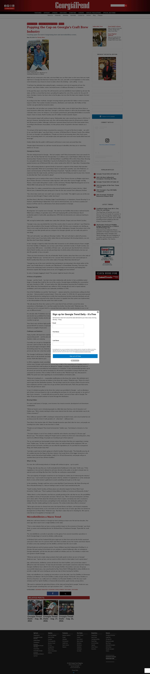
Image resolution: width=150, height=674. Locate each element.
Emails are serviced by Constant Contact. (83, 351)
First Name (56, 331)
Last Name (56, 340)
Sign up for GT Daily (75, 356)
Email (54, 323)
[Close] (98, 312)
